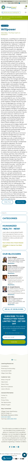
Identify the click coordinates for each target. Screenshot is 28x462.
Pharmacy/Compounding (8, 368)
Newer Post (20, 202)
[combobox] (11, 12)
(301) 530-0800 (6, 417)
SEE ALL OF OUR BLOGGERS (14, 309)
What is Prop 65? (5, 379)
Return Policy (5, 384)
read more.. (11, 263)
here (5, 199)
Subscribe (14, 342)
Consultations (5, 366)
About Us (3, 397)
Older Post (7, 202)
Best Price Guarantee (7, 386)
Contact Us (4, 395)
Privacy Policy (5, 400)
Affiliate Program (5, 404)
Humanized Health (6, 371)
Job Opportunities (6, 402)
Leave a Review (5, 389)
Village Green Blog (6, 373)
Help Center (4, 382)
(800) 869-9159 (11, 419)
